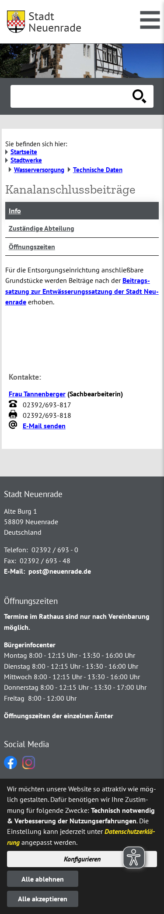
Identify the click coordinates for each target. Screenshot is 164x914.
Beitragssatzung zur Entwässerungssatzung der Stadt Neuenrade (82, 291)
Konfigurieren (82, 858)
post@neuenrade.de (59, 571)
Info (15, 210)
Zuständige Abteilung (41, 228)
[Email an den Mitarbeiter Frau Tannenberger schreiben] (14, 425)
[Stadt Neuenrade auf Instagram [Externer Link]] (28, 766)
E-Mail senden (44, 425)
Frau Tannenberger (37, 393)
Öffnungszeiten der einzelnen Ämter (58, 715)
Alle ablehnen (42, 879)
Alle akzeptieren (42, 898)
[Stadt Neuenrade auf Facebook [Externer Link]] (10, 766)
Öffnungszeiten (32, 246)
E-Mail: (14, 571)
